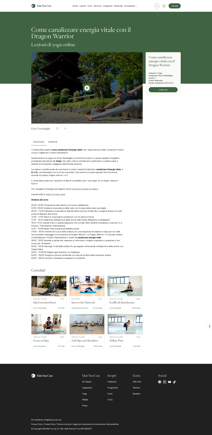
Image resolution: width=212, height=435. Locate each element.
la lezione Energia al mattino (85, 189)
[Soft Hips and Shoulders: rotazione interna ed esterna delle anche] (87, 331)
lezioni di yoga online (55, 194)
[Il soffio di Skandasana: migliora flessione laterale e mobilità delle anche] (125, 293)
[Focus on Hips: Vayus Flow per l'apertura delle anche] (48, 331)
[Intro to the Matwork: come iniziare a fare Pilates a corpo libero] (87, 293)
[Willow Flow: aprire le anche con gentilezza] (125, 331)
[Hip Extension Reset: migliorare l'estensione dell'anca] (48, 293)
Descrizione (38, 142)
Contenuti (52, 142)
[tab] (38, 142)
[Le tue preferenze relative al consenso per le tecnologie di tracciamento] (209, 326)
